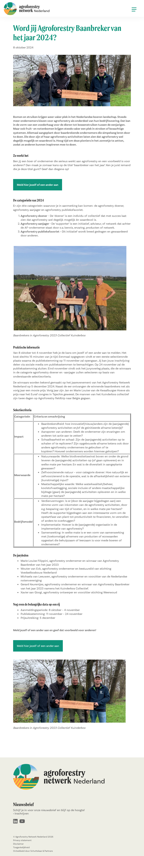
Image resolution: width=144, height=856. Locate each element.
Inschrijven (22, 813)
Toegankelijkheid (21, 847)
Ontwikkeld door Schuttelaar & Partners (33, 851)
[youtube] (22, 821)
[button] (134, 9)
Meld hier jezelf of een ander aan (38, 646)
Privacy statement (22, 840)
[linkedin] (15, 821)
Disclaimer (18, 844)
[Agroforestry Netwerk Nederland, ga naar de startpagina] (27, 9)
